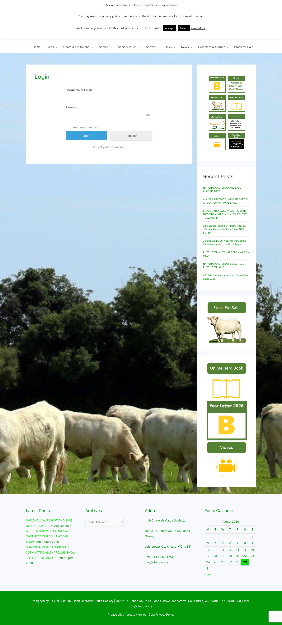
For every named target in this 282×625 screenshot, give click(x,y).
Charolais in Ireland (76, 47)
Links (168, 47)
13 (230, 549)
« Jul (207, 574)
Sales (50, 47)
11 (215, 549)
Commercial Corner (211, 47)
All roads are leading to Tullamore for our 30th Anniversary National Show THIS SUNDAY (224, 229)
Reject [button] (183, 28)
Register (131, 136)
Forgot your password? (109, 147)
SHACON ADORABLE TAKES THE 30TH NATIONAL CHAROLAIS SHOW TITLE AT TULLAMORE (225, 214)
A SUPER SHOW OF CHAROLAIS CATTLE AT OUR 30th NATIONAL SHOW (48, 536)
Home (37, 47)
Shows (150, 47)
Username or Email (79, 90)
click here (124, 614)
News (185, 47)
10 (207, 549)
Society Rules (127, 47)
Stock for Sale (243, 47)
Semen (104, 47)
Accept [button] (169, 28)
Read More (197, 28)
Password (72, 107)
